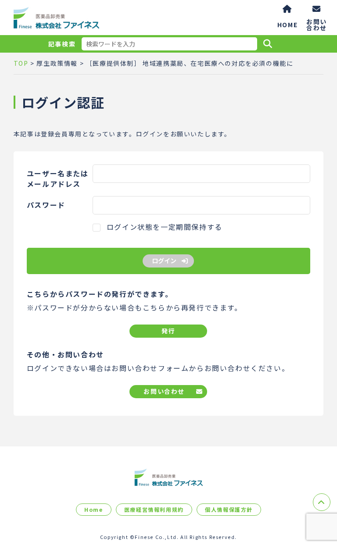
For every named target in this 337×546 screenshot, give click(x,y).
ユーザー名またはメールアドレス (58, 178)
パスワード (46, 205)
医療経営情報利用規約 (154, 509)
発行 (168, 330)
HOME (287, 24)
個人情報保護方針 (229, 509)
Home (93, 509)
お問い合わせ (316, 24)
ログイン (164, 260)
